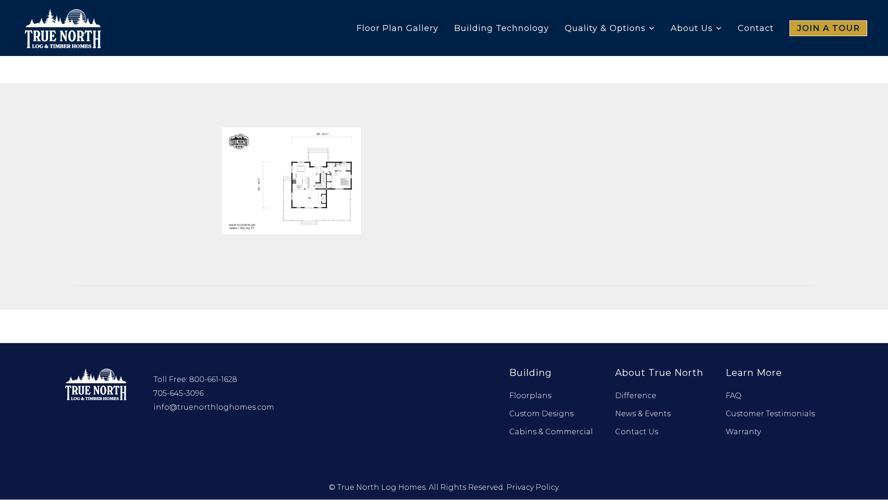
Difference (635, 395)
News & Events (643, 413)
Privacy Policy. (533, 487)
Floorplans (530, 395)
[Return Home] (96, 383)
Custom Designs (541, 413)
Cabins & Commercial (551, 431)
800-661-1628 (213, 379)
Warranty (743, 431)
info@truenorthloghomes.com (214, 407)
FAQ (733, 395)
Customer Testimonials (770, 413)
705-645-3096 (179, 393)
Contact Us (636, 431)
